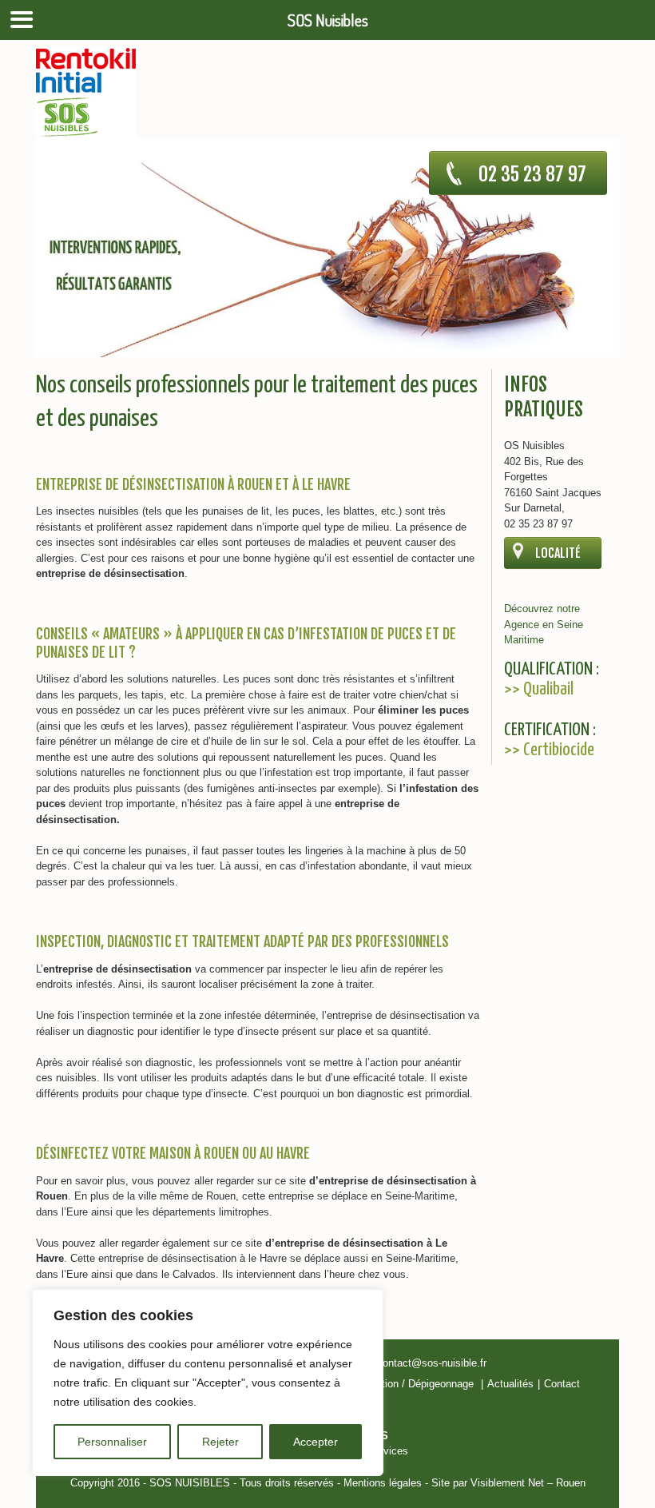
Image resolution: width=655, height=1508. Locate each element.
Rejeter (220, 1441)
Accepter (315, 1441)
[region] (207, 1382)
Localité (558, 553)
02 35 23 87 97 (532, 174)
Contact (562, 1384)
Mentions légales (382, 1483)
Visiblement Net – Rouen (528, 1483)
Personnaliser (112, 1441)
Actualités (510, 1384)
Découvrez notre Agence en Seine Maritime (543, 624)
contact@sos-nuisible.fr (431, 1363)
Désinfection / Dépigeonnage (407, 1384)
